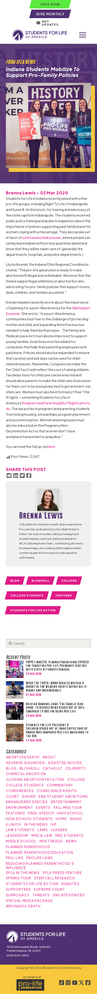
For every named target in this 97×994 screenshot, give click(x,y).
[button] (82, 35)
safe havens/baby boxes (41, 237)
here (51, 446)
